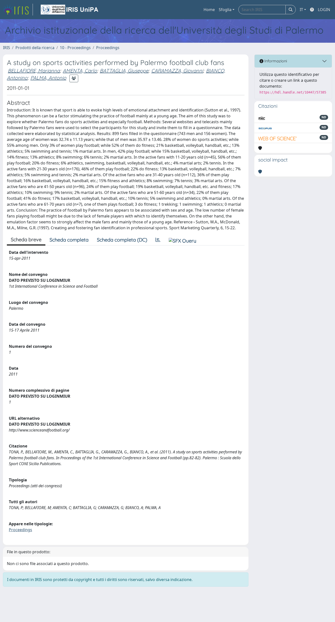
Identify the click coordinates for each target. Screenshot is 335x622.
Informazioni (275, 60)
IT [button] (301, 9)
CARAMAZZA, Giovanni (177, 71)
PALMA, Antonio (48, 78)
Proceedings (107, 47)
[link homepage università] (70, 9)
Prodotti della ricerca (34, 47)
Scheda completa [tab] (69, 240)
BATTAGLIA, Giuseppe (124, 71)
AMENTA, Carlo (80, 71)
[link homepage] (18, 9)
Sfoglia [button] (225, 9)
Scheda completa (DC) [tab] (122, 240)
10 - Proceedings (75, 47)
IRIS (6, 47)
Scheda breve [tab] (26, 239)
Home (209, 9)
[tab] (158, 240)
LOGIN (324, 9)
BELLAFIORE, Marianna (34, 71)
